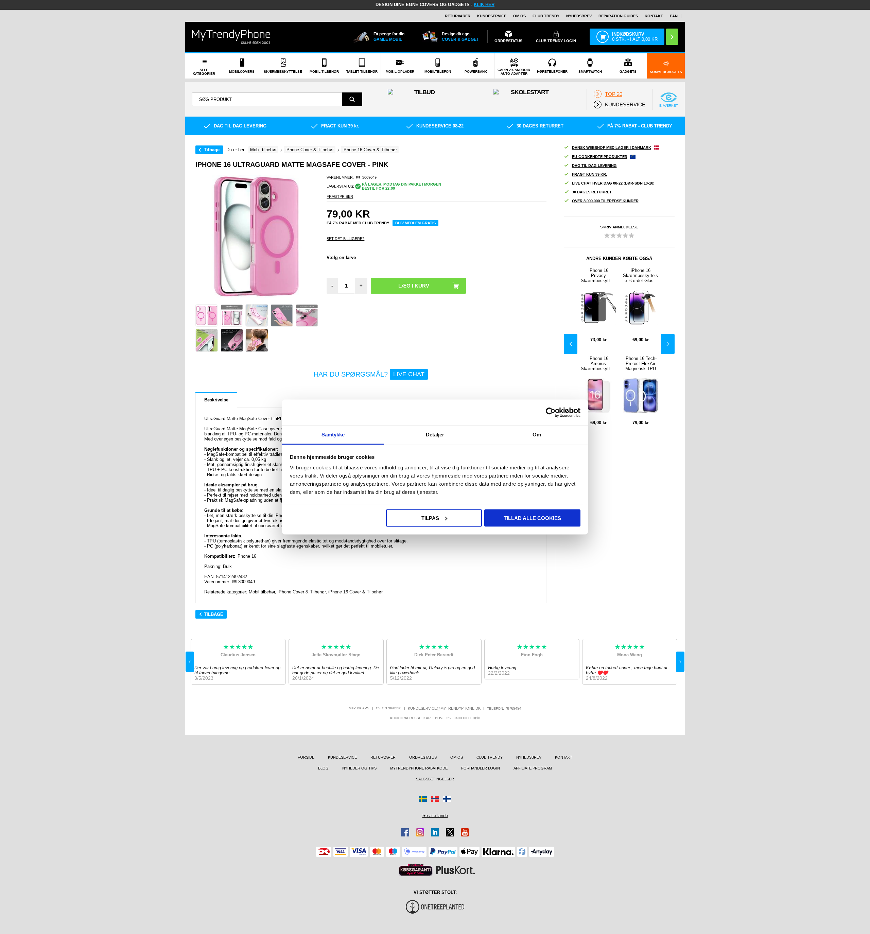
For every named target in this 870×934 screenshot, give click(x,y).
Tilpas (430, 518)
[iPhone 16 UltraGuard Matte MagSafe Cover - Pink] (206, 315)
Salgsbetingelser (435, 779)
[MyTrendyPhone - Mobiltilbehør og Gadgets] (231, 37)
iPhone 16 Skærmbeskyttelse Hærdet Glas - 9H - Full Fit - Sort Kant (640, 275)
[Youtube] (465, 832)
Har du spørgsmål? (369, 374)
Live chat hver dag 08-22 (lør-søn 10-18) (613, 183)
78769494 (513, 708)
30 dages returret (592, 192)
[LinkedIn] (435, 832)
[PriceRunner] (416, 870)
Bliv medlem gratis (415, 223)
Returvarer (457, 16)
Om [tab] (537, 434)
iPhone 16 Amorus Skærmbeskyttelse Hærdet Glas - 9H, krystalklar (598, 363)
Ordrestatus (423, 757)
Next (668, 344)
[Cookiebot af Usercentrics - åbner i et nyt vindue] (550, 412)
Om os (519, 16)
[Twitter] (450, 832)
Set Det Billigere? (345, 239)
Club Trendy (546, 16)
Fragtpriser (340, 196)
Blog (323, 768)
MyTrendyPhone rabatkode (419, 768)
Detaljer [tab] (435, 434)
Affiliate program (533, 768)
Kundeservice (491, 16)
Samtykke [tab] (333, 434)
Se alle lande (435, 815)
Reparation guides (618, 16)
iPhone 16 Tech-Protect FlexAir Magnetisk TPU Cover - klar (641, 363)
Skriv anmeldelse (619, 227)
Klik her (484, 4)
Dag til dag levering (594, 165)
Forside (306, 757)
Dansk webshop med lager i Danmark (611, 147)
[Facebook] (405, 832)
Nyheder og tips (359, 768)
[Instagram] (420, 832)
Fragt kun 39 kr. (589, 174)
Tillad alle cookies (532, 518)
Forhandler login (480, 768)
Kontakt (654, 16)
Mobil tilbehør (262, 591)
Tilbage (212, 149)
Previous (570, 344)
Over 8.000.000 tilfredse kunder (605, 201)
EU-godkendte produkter (599, 157)
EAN (674, 16)
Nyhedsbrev (579, 16)
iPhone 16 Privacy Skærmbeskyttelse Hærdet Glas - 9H (598, 275)
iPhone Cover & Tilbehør (302, 591)
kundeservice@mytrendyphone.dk (444, 708)
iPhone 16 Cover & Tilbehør (355, 591)
